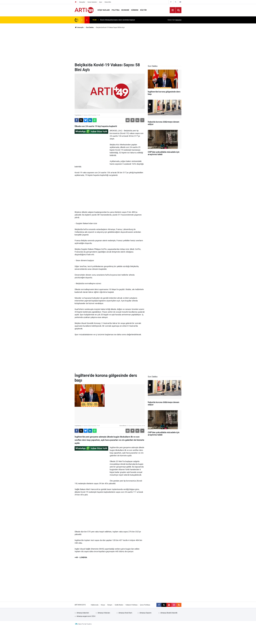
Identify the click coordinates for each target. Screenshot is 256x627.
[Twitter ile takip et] (163, 605)
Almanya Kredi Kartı (125, 613)
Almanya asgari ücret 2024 (86, 616)
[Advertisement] (128, 46)
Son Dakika (90, 27)
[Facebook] (77, 120)
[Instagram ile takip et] (173, 605)
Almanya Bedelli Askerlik (168, 613)
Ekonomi (125, 10)
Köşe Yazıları (104, 10)
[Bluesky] (86, 120)
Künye (103, 605)
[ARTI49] (84, 10)
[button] (132, 120)
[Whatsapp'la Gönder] (95, 120)
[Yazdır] (128, 120)
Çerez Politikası (145, 605)
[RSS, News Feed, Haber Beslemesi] (178, 605)
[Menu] (172, 10)
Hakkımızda (94, 605)
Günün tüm (174, 20)
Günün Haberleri (92, 2)
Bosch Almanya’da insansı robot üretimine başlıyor (117, 20)
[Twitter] (81, 120)
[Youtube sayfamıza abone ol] (168, 605)
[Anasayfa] (76, 2)
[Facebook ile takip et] (158, 605)
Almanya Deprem (145, 613)
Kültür (143, 10)
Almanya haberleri (83, 613)
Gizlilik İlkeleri (119, 605)
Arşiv (100, 2)
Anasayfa (80, 27)
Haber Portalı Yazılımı (85, 624)
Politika (115, 10)
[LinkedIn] (90, 120)
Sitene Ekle (107, 2)
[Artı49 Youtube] (180, 2)
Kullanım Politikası (132, 605)
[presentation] (81, 20)
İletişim (109, 605)
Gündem (134, 10)
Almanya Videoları (104, 613)
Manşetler (82, 2)
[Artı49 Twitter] (175, 2)
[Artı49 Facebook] (171, 2)
